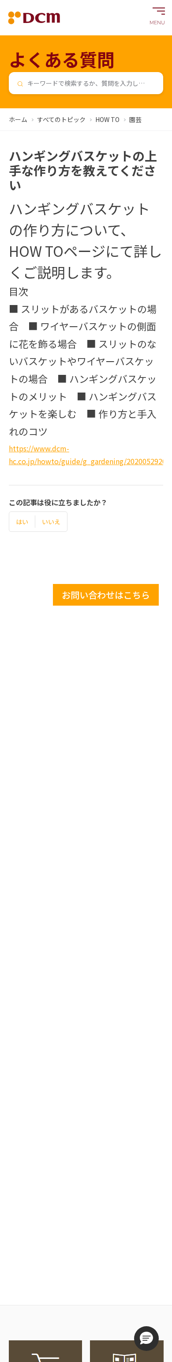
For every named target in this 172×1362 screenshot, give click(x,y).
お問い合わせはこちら (106, 594)
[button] (146, 1338)
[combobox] (86, 83)
